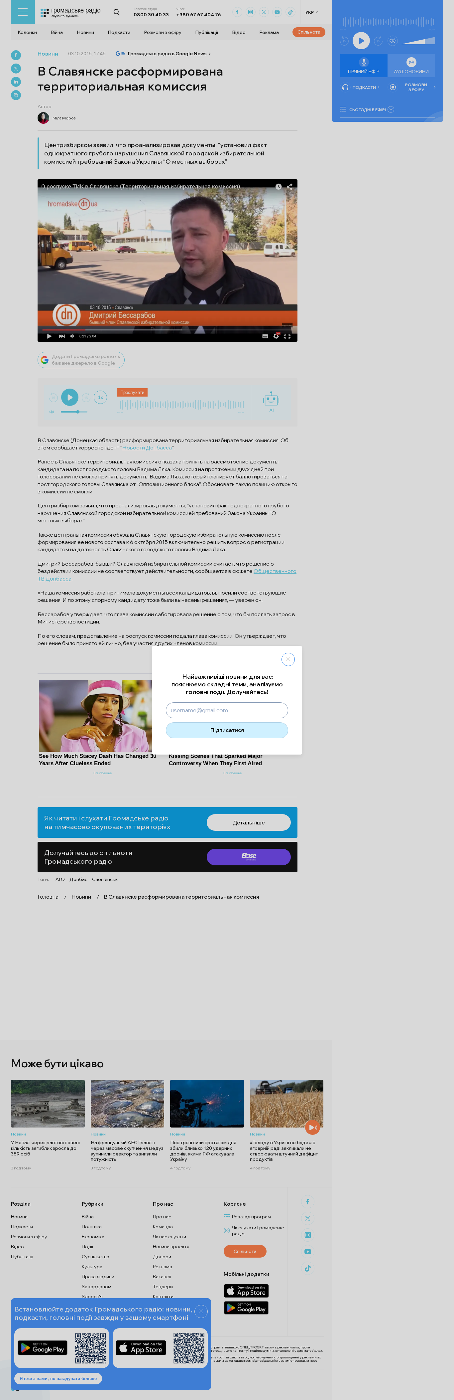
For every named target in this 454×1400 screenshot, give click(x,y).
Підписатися (227, 730)
